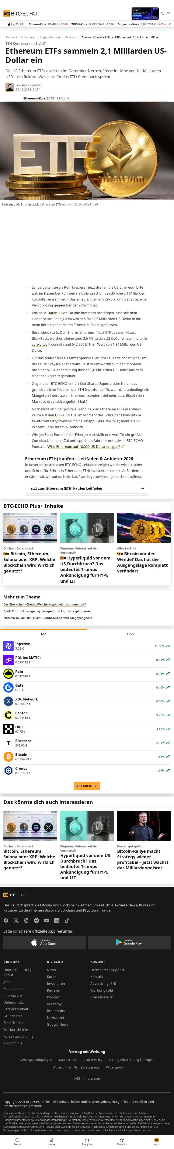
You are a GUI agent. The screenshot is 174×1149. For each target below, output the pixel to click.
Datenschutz (13, 1002)
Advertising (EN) (103, 983)
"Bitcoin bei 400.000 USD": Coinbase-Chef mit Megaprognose (47, 618)
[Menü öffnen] (168, 13)
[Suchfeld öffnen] (162, 13)
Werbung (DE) (101, 990)
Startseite (11, 37)
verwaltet (39, 344)
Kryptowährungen (50, 37)
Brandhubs (56, 1010)
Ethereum (71, 37)
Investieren (56, 983)
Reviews (53, 990)
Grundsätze (12, 1016)
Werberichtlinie (15, 1029)
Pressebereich (101, 997)
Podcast (53, 997)
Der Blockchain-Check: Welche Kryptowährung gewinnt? (44, 604)
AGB (77, 1078)
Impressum (12, 995)
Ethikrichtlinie (14, 1022)
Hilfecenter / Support (107, 970)
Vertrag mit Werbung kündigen (131, 1060)
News (51, 970)
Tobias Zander (32, 85)
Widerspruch (115, 1067)
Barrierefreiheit (15, 1009)
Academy (54, 1004)
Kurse (51, 976)
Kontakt (96, 976)
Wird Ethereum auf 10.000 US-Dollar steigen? (84, 446)
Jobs (6, 981)
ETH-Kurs (62, 415)
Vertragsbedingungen (36, 1060)
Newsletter (56, 1017)
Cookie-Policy (93, 1060)
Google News (57, 1024)
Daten (52, 313)
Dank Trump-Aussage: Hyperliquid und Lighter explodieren (46, 611)
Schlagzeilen (28, 37)
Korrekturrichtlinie (18, 1036)
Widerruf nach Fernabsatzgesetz (76, 1067)
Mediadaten (13, 988)
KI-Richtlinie (12, 1043)
